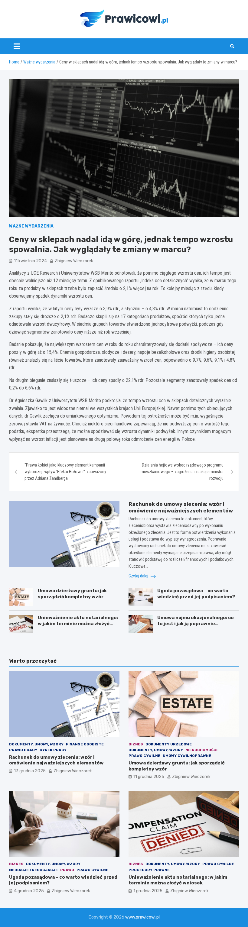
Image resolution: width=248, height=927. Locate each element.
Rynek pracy (53, 750)
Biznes (136, 744)
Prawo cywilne (144, 756)
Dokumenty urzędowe (168, 744)
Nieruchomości (201, 750)
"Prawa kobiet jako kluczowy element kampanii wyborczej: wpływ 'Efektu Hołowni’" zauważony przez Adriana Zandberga (65, 472)
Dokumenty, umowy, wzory (36, 744)
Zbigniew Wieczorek (74, 260)
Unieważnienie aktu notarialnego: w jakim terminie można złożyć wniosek (78, 623)
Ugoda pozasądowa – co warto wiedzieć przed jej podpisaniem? (196, 593)
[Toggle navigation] (16, 46)
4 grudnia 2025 (29, 890)
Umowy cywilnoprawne (187, 756)
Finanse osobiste (85, 744)
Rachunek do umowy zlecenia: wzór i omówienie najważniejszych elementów (56, 760)
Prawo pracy (23, 750)
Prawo (67, 870)
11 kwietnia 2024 (30, 260)
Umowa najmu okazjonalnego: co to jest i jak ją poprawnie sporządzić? (195, 623)
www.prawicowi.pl (142, 917)
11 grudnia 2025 (148, 776)
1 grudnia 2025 (147, 890)
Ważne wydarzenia (31, 226)
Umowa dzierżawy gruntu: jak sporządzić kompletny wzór (72, 593)
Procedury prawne (149, 870)
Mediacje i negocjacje (33, 870)
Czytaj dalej (139, 575)
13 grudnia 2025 (30, 771)
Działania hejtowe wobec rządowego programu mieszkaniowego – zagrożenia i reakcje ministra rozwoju (182, 472)
